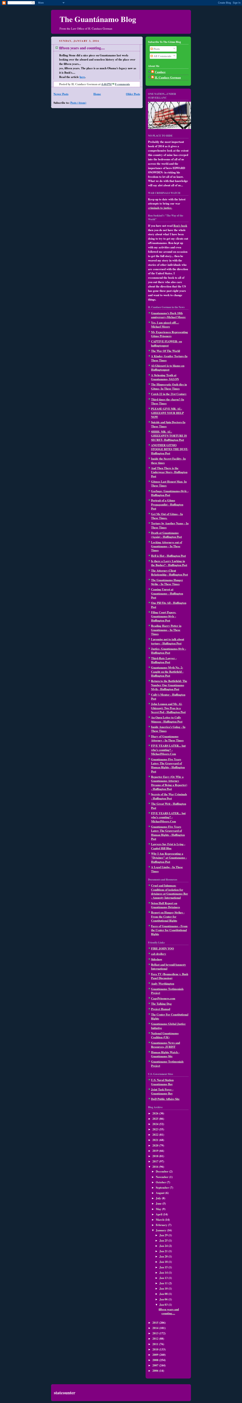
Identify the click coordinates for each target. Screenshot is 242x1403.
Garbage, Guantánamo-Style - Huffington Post (169, 493)
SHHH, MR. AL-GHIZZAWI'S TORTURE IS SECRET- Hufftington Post (169, 436)
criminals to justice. (160, 208)
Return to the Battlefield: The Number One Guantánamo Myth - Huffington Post (169, 685)
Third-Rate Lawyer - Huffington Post (164, 660)
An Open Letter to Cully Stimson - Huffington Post (166, 719)
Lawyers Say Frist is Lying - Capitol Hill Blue (168, 846)
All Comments (162, 56)
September (163, 1187)
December (162, 1171)
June (159, 1203)
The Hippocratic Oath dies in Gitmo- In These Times (169, 386)
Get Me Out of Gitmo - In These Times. (167, 516)
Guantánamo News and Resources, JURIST (165, 1045)
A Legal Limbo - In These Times (167, 869)
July (159, 1198)
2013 (155, 1333)
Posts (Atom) (78, 103)
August (160, 1193)
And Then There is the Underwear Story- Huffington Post (169, 472)
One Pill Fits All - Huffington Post (168, 605)
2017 (155, 1161)
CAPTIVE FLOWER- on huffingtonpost (166, 343)
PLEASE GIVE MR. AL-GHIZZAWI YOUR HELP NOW (167, 413)
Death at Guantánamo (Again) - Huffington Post (166, 535)
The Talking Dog (161, 1004)
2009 (155, 1355)
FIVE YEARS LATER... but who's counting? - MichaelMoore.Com (168, 750)
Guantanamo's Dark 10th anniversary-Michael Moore (168, 315)
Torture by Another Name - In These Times (169, 525)
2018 (155, 1156)
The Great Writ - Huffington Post (168, 806)
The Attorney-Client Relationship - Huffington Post (169, 572)
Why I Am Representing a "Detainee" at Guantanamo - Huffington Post (169, 857)
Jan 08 (163, 1294)
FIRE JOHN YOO (162, 948)
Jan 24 (163, 1246)
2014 (155, 1328)
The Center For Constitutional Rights (169, 1016)
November (162, 1177)
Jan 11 (163, 1283)
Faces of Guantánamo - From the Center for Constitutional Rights (169, 930)
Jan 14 (163, 1272)
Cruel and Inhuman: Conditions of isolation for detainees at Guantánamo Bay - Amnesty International (169, 891)
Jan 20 (163, 1256)
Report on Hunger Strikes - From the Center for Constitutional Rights (168, 916)
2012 (155, 1338)
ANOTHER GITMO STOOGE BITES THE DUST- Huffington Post (169, 449)
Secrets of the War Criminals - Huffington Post (169, 796)
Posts (156, 49)
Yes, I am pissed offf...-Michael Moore (165, 324)
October (161, 1182)
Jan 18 (163, 1262)
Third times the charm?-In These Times (167, 401)
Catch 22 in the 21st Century (169, 394)
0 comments (122, 84)
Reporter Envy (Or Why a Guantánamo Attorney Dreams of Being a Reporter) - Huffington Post (169, 783)
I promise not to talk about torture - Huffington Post (167, 641)
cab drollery (158, 954)
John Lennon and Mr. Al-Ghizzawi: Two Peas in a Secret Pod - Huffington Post (168, 708)
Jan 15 (163, 1267)
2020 (155, 1145)
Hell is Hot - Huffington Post (168, 556)
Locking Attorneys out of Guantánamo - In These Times (166, 546)
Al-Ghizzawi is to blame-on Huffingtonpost (167, 368)
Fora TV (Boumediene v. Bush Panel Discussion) (169, 976)
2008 (155, 1360)
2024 (155, 1124)
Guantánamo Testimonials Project (167, 991)
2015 (155, 1322)
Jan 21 (163, 1251)
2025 (155, 1119)
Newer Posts (61, 94)
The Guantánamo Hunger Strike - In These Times (167, 582)
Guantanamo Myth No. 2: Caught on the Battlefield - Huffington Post (167, 671)
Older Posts (133, 94)
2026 (155, 1113)
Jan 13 (163, 1278)
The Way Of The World (165, 351)
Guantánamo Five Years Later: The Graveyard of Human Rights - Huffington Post (168, 765)
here (82, 77)
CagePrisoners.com (163, 998)
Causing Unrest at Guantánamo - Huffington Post (167, 593)
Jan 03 (163, 1304)
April (159, 1214)
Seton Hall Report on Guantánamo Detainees (165, 905)
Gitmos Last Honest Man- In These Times (169, 483)
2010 (155, 1349)
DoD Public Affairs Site (165, 1099)
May (159, 1209)
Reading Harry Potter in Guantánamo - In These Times (166, 630)
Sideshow (156, 959)
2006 (155, 1370)
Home (97, 94)
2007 (155, 1365)
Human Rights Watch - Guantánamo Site (165, 1054)
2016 (155, 1167)
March (160, 1219)
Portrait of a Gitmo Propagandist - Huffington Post (167, 504)
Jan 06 (163, 1299)
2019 (155, 1151)
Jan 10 (163, 1288)
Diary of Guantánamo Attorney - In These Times (167, 738)
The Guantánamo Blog (98, 19)
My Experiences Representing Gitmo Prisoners (169, 334)
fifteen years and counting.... (82, 48)
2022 (155, 1134)
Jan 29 (163, 1235)
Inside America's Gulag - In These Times (168, 729)
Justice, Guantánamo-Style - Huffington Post (168, 651)
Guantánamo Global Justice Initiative (168, 1026)
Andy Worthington (162, 983)
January (161, 1230)
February (162, 1225)
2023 (155, 1129)
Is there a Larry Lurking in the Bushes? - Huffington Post (169, 563)
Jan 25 (163, 1240)
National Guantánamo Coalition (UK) (165, 1035)
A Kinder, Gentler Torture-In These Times (169, 358)
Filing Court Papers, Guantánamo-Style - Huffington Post (163, 616)
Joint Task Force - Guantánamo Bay (162, 1091)
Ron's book (180, 225)
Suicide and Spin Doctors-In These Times (168, 424)
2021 (155, 1140)
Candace (160, 72)
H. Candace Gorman (168, 77)
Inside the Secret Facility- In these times (168, 460)
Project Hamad (160, 1009)
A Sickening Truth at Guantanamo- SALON (165, 377)
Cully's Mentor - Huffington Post (168, 696)
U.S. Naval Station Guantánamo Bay (162, 1082)
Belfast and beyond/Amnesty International (168, 966)
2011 (155, 1344)
